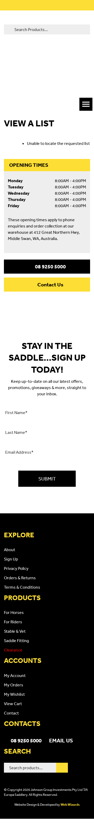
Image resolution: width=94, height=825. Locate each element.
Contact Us (50, 284)
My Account (15, 675)
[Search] (62, 768)
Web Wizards (70, 804)
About (9, 549)
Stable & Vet (15, 631)
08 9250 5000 (50, 266)
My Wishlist (14, 694)
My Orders (13, 684)
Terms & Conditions (22, 587)
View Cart (13, 703)
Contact (11, 713)
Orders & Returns (20, 577)
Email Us (61, 740)
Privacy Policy (16, 568)
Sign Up (11, 559)
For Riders (13, 621)
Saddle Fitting (16, 640)
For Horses (14, 612)
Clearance (13, 649)
